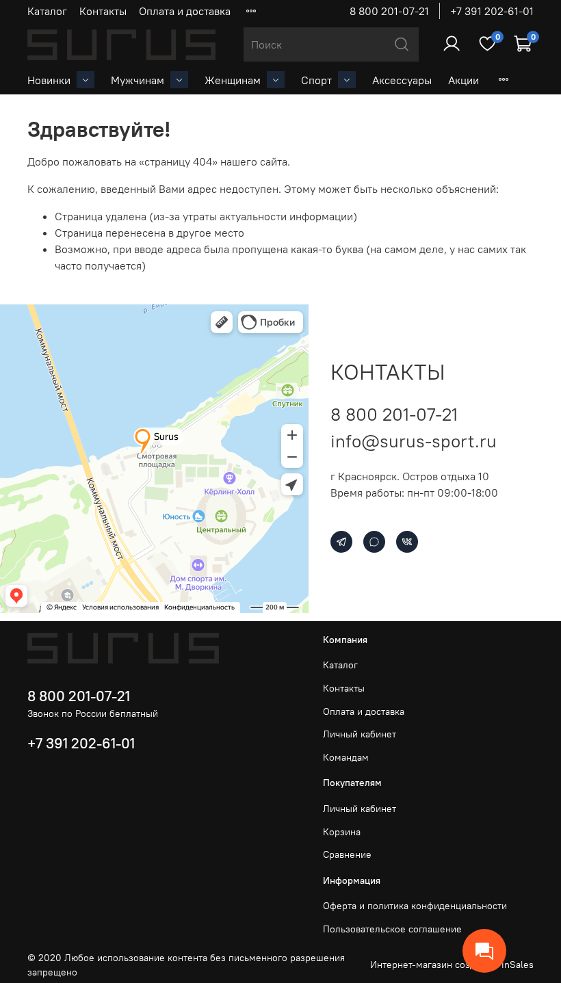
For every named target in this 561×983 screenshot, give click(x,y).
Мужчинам (137, 80)
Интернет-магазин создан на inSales (452, 964)
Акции (463, 80)
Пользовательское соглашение (392, 929)
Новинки (48, 80)
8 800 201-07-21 (389, 11)
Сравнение (347, 854)
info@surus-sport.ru (413, 441)
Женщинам (233, 80)
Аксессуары (402, 80)
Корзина (342, 832)
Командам (346, 757)
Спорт (316, 80)
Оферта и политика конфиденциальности (415, 906)
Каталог (47, 11)
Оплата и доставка (185, 11)
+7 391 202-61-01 (492, 11)
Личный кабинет (359, 734)
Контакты (103, 11)
